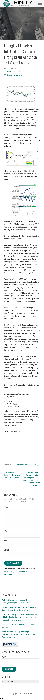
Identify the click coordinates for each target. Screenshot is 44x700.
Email (6, 540)
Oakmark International (24, 465)
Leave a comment (14, 75)
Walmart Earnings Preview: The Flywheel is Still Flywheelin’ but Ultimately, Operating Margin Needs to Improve (19, 617)
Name (6, 531)
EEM (13, 465)
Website (7, 550)
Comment (7, 507)
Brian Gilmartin (13, 72)
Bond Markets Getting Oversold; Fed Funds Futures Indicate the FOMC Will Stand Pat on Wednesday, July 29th (20, 634)
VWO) (36, 465)
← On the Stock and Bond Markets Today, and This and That (12, 475)
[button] (41, 3)
